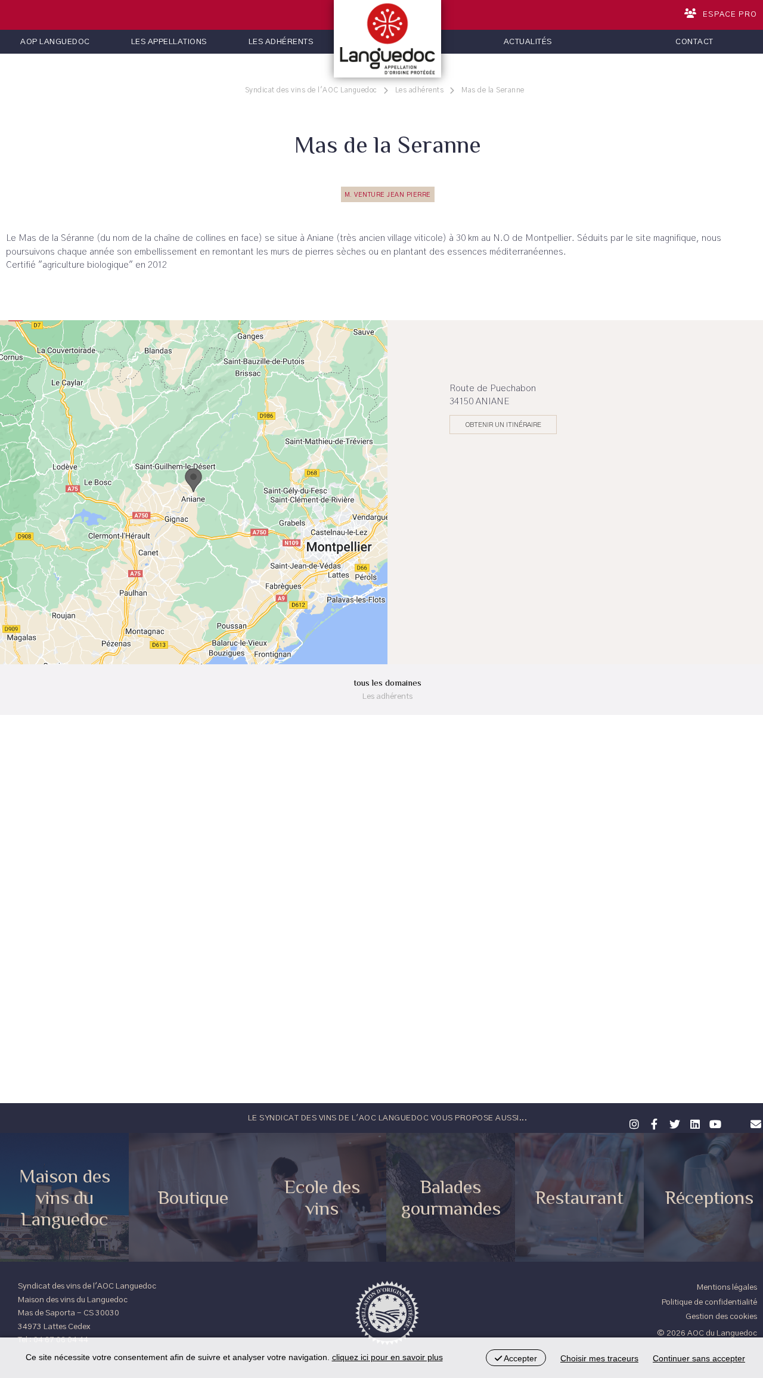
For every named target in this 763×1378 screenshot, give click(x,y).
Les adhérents (281, 42)
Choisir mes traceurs (599, 1358)
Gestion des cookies (721, 1316)
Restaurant (579, 1197)
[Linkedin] (693, 1123)
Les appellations (169, 42)
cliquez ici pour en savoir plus (387, 1357)
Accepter (519, 1358)
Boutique (193, 1197)
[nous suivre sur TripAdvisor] (734, 1116)
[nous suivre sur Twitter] (673, 1123)
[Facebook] (653, 1123)
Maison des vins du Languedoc (64, 1197)
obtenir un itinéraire (503, 424)
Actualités (528, 42)
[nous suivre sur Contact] (754, 1123)
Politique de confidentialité (709, 1302)
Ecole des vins (322, 1197)
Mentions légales (727, 1287)
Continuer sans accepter (699, 1358)
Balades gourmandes (451, 1197)
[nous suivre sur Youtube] (713, 1123)
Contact (694, 42)
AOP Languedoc (55, 42)
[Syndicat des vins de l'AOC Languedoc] (387, 39)
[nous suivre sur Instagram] (632, 1123)
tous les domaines (387, 689)
